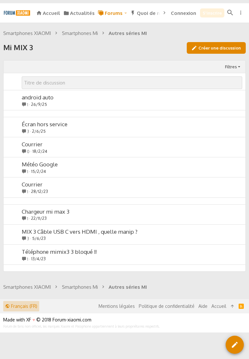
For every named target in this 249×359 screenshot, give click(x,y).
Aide (203, 306)
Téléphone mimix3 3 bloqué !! (59, 251)
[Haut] (232, 306)
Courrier (32, 144)
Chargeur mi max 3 (45, 211)
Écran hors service (44, 124)
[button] (125, 13)
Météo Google (40, 164)
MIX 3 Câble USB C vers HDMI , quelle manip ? (79, 231)
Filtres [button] (231, 66)
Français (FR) (23, 306)
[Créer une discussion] (235, 345)
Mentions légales (117, 306)
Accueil (218, 306)
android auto (37, 97)
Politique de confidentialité (167, 306)
